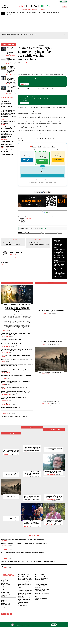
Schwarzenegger (48, 232)
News (8, 63)
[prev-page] (2, 421)
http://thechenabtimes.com (13, 254)
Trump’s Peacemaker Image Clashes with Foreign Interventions (13, 398)
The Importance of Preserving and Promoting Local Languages (41, 578)
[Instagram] (5, 614)
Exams (3, 563)
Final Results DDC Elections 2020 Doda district (58, 246)
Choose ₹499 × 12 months (58, 160)
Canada (9, 83)
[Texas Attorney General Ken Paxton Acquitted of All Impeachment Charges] (3, 49)
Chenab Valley (4, 147)
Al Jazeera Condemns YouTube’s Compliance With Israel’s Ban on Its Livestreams (6, 602)
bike (27, 232)
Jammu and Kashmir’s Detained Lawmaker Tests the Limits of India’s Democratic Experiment (17, 364)
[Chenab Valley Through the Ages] (51, 389)
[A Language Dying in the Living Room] (54, 439)
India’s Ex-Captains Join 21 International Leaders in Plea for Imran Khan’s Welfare (25, 585)
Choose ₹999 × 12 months (42, 175)
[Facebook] (19, 67)
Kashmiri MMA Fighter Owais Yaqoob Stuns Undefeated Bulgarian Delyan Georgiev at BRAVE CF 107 (32, 523)
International (10, 55)
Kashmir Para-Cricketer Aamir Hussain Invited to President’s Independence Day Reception (32, 498)
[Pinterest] (24, 67)
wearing (60, 232)
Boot (30, 232)
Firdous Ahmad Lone (50, 344)
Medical (39, 232)
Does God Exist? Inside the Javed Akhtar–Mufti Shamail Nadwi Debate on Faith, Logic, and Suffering (42, 591)
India (3, 356)
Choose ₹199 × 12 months (42, 161)
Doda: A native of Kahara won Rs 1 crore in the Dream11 (59, 259)
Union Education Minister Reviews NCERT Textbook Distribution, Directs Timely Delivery (24, 557)
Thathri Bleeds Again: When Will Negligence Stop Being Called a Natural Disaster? (15, 334)
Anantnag (48, 524)
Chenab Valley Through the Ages (51, 401)
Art (36, 587)
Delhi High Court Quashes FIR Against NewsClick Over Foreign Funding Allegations (5, 582)
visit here (54, 216)
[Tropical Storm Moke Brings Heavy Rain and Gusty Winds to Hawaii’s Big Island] (3, 68)
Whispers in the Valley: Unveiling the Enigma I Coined (41, 598)
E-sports (27, 476)
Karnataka (20, 605)
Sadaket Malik (58, 499)
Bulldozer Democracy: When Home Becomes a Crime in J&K (16, 359)
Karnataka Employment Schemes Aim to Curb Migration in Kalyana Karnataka (24, 601)
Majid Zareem (55, 451)
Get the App (54, 624)
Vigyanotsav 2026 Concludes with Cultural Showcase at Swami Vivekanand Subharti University (25, 566)
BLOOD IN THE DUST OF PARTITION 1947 (13, 412)
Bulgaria (27, 526)
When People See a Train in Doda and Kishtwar (13, 403)
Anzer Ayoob (51, 313)
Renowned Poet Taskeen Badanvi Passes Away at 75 (53, 472)
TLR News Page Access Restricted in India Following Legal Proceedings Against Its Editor (5, 592)
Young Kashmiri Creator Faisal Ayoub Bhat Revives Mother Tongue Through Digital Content (53, 521)
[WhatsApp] (27, 67)
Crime (19, 588)
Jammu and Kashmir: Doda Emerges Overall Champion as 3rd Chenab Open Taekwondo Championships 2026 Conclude (32, 448)
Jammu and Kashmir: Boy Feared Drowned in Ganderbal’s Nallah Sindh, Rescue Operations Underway (25, 34)
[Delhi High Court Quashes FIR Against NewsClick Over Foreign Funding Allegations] (13, 579)
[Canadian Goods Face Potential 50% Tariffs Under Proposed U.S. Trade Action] (3, 78)
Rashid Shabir (14, 314)
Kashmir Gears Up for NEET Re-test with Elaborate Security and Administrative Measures (24, 543)
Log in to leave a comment (5, 264)
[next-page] (3, 421)
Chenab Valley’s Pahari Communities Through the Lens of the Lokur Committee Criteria (53, 496)
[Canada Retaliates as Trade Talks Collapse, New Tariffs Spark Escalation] (3, 88)
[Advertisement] (34, 24)
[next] (65, 34)
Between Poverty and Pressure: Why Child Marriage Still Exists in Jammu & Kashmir (15, 382)
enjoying (34, 232)
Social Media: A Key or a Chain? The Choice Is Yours (17, 308)
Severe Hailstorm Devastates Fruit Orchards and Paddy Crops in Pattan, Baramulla (25, 578)
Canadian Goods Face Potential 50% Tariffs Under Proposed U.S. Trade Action (10, 79)
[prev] (63, 34)
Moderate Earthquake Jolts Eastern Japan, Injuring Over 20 (10, 60)
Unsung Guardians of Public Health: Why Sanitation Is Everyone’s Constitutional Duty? (15, 344)
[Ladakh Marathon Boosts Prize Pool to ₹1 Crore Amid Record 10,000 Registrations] (32, 463)
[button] (65, 13)
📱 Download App (63, 1)
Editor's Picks (4, 119)
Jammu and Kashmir (6, 394)
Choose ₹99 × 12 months (27, 160)
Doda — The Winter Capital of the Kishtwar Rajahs (14, 387)
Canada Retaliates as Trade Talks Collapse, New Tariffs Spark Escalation (11, 89)
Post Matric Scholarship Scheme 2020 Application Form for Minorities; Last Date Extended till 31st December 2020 (59, 252)
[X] (22, 67)
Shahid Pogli (52, 373)
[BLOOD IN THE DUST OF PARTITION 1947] (51, 359)
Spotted (55, 232)
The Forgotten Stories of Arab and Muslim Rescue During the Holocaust (11, 452)
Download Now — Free (24, 84)
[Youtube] (15, 257)
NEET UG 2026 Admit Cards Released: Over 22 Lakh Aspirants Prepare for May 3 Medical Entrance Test (28, 561)
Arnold (23, 232)
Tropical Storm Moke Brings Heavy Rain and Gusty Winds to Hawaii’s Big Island (10, 69)
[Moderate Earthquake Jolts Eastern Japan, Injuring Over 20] (3, 59)
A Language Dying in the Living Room (11, 339)
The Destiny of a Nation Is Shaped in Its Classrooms (14, 416)
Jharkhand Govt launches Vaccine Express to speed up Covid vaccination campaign (38, 244)
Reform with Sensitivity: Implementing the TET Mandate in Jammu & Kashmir (16, 376)
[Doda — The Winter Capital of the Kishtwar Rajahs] (51, 328)
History (46, 313)
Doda (3, 388)
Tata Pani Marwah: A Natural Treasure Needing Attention (15, 355)
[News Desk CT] (19, 62)
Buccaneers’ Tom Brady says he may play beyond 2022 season (13, 243)
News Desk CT (24, 62)
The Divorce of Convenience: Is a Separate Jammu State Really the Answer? (15, 328)
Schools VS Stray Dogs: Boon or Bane (10, 407)
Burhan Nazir (54, 524)
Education (4, 378)
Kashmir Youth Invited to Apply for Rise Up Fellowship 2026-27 (17, 548)
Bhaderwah (3, 124)
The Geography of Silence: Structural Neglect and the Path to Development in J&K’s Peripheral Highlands (16, 350)
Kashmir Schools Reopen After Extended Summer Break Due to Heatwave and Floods (22, 539)
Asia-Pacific (10, 74)
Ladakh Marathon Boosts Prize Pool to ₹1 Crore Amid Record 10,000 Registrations (32, 473)
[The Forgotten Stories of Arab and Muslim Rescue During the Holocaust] (51, 297)
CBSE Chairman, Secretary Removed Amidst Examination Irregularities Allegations (22, 552)
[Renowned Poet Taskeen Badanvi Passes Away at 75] (54, 462)
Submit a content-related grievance (34, 618)
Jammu (3, 361)
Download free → (43, 228)
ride (43, 232)
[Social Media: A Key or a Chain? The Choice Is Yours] (17, 294)
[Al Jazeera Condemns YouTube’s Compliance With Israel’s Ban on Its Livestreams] (13, 599)
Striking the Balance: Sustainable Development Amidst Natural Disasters (41, 584)
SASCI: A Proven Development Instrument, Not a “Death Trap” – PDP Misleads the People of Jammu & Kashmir (15, 392)
